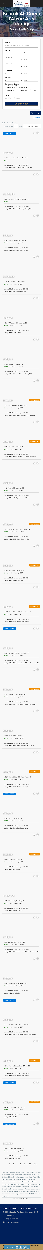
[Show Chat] (17, 1247)
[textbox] (22, 45)
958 (30, 1164)
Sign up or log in (35, 113)
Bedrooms (8, 50)
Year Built (8, 77)
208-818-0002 (10, 1215)
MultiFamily (23, 87)
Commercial (24, 91)
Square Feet (8, 64)
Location (7, 42)
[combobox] (21, 46)
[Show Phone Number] (24, 1247)
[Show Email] (20, 1247)
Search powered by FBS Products (21, 1199)
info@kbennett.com (11, 1219)
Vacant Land (11, 91)
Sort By (7, 95)
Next (35, 1164)
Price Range (8, 70)
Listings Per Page (8, 126)
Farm (34, 91)
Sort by (21, 126)
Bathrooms (8, 57)
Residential (11, 87)
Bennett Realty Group (12, 1222)
